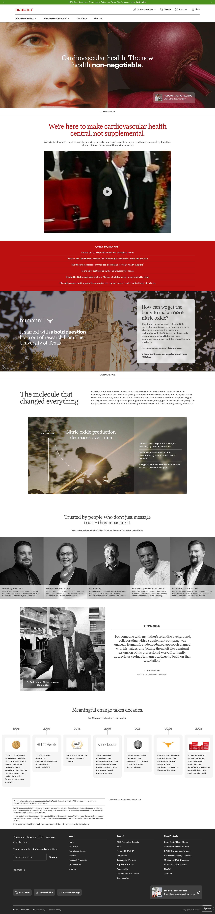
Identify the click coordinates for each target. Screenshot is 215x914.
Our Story (73, 846)
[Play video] (107, 191)
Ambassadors (75, 864)
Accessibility (122, 869)
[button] (4, 2)
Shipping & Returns (125, 864)
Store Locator (123, 878)
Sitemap (72, 869)
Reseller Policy (55, 909)
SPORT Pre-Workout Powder (177, 851)
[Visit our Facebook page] (20, 869)
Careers (72, 855)
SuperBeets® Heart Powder (176, 846)
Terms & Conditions (21, 909)
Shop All (168, 873)
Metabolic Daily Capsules (175, 864)
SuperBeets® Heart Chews (176, 842)
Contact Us (122, 855)
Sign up (53, 857)
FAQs (119, 846)
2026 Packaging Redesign (128, 842)
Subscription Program (126, 860)
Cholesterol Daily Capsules (176, 860)
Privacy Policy (39, 909)
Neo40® (167, 869)
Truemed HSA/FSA (125, 851)
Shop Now (141, 2)
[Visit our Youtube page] (23, 869)
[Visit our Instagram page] (14, 869)
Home (71, 842)
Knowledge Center (77, 851)
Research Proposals (78, 860)
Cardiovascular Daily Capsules (177, 855)
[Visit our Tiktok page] (17, 869)
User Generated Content (128, 873)
